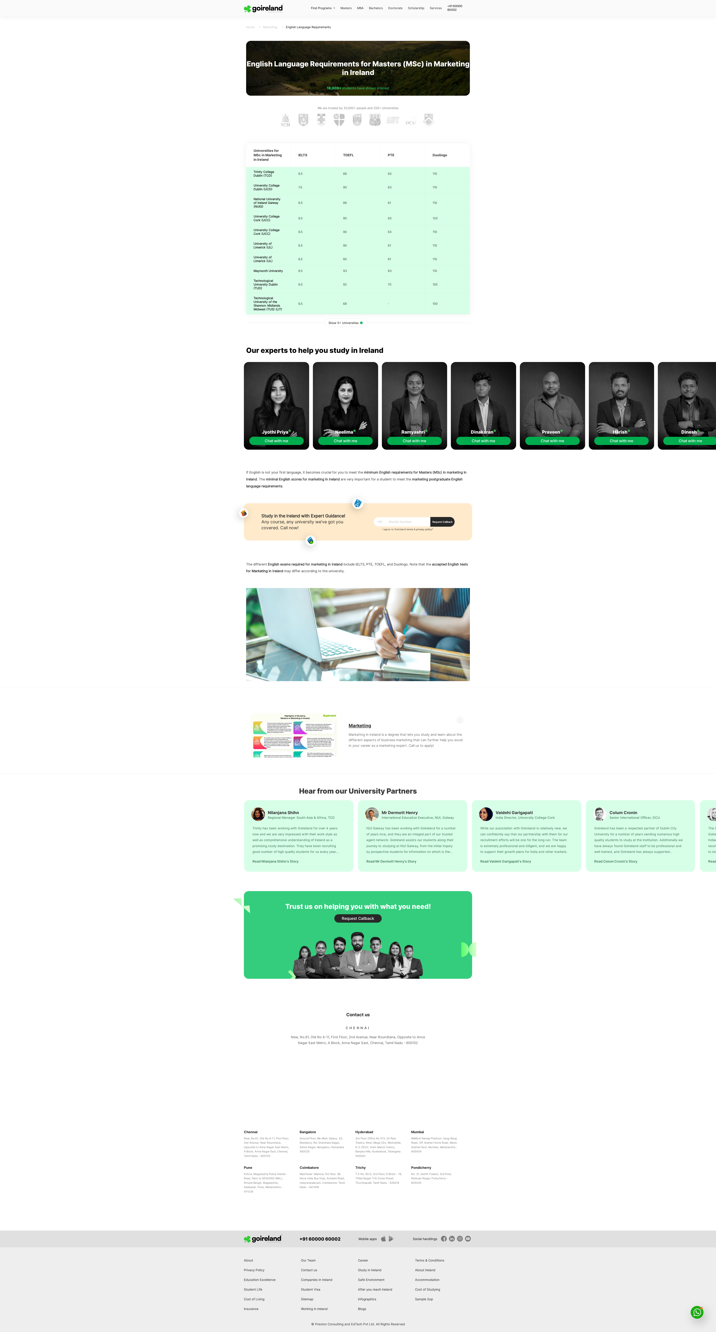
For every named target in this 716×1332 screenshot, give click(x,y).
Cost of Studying (427, 1289)
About (248, 1260)
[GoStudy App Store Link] (384, 1240)
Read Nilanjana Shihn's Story (275, 861)
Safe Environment (371, 1280)
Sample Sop (424, 1299)
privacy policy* (424, 529)
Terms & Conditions (429, 1260)
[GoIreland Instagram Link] (460, 1240)
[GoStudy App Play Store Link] (392, 1240)
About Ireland (425, 1270)
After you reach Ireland (375, 1289)
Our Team (308, 1260)
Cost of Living (254, 1299)
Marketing (260, 571)
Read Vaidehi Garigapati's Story (505, 861)
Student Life (253, 1289)
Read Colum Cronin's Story (615, 861)
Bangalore (308, 1132)
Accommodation (427, 1280)
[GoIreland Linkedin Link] (452, 1240)
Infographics (367, 1299)
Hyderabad (364, 1132)
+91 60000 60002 (454, 6)
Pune (248, 1168)
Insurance (251, 1309)
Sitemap (307, 1299)
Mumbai (417, 1132)
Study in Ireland (369, 1270)
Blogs (362, 1309)
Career (363, 1260)
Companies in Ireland (316, 1280)
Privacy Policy (254, 1270)
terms (409, 529)
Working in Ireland (314, 1309)
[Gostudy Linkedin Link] (444, 1240)
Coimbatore (309, 1168)
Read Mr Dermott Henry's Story (391, 861)
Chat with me (276, 441)
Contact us (309, 1270)
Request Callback (442, 521)
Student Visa (310, 1289)
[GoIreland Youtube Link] (468, 1240)
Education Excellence (260, 1280)
